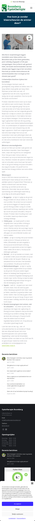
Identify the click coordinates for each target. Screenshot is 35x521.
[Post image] (4, 359)
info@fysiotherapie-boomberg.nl (11, 420)
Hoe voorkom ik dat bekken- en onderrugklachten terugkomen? (16, 385)
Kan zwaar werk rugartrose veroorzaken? (19, 371)
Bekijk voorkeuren (17, 514)
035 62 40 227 (5, 426)
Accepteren (17, 504)
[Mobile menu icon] (31, 8)
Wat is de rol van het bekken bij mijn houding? (20, 391)
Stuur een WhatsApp (19, 2)
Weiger (17, 509)
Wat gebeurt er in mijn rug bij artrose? (17, 365)
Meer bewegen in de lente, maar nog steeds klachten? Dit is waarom (19, 359)
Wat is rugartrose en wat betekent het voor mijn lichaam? (19, 377)
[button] (32, 483)
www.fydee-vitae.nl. (8, 346)
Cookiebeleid (12, 518)
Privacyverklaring (21, 518)
